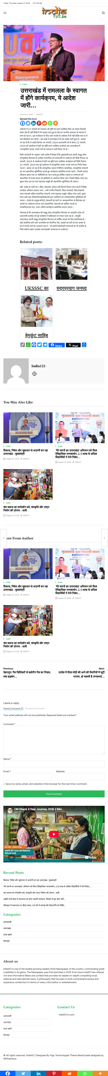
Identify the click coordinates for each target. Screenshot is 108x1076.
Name (7, 759)
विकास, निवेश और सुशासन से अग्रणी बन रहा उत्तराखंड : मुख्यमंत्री (25, 452)
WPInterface (9, 1058)
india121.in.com (66, 1014)
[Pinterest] (39, 123)
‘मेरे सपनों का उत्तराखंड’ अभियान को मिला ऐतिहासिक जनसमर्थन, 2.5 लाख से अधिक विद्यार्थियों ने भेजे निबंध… (76, 453)
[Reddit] (44, 123)
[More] (55, 123)
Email (7, 771)
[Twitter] (28, 123)
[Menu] (4, 12)
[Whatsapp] (50, 123)
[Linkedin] (33, 123)
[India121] (16, 371)
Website (60, 771)
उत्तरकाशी (7, 922)
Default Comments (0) (13, 708)
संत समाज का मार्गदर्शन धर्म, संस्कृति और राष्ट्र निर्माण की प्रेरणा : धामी (26, 508)
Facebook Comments (34, 708)
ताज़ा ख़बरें (7, 934)
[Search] (103, 12)
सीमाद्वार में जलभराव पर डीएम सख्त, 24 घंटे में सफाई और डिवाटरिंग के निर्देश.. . (34, 905)
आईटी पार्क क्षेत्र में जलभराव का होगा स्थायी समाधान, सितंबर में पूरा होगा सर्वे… (34, 899)
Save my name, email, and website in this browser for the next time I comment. (46, 783)
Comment (9, 724)
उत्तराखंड (24, 84)
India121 (39, 114)
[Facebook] (22, 123)
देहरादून (6, 940)
